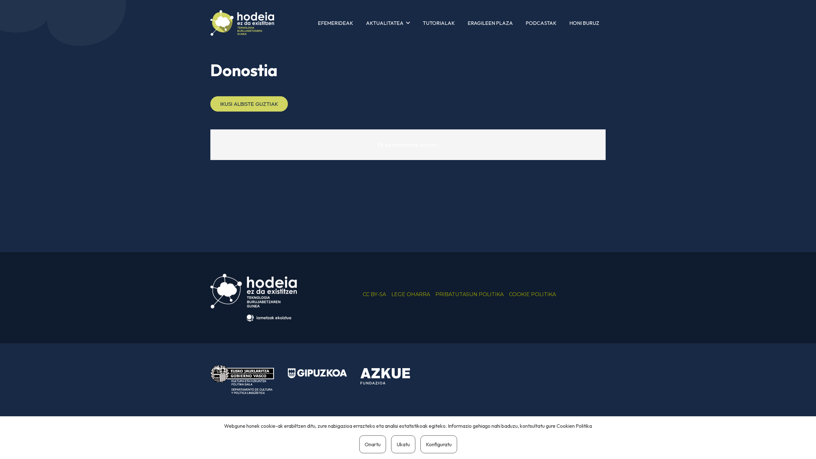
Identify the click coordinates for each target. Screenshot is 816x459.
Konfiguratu (439, 444)
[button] (408, 23)
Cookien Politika (574, 426)
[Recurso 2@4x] (242, 379)
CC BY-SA (374, 294)
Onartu (373, 444)
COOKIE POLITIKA (532, 294)
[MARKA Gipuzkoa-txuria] (317, 373)
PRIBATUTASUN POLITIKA (469, 294)
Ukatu (403, 444)
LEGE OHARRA (410, 294)
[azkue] (390, 376)
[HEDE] (242, 23)
